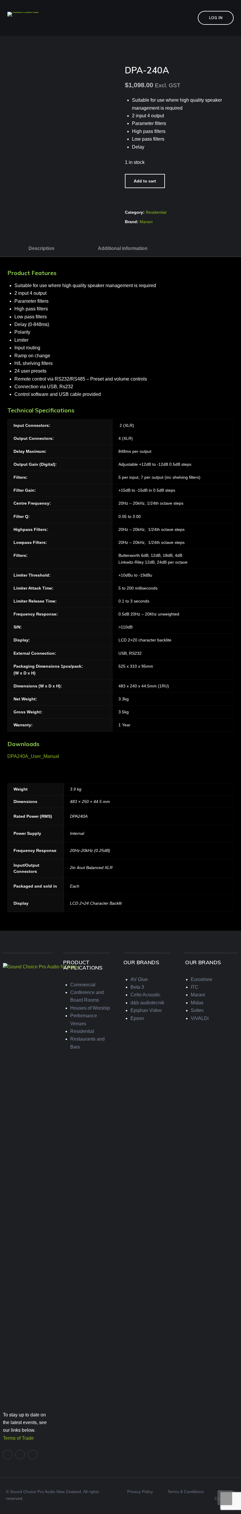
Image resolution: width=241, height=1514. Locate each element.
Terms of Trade (18, 1438)
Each (74, 886)
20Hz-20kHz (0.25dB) (90, 850)
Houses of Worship (90, 1008)
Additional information (123, 248)
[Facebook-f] (8, 1454)
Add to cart (145, 181)
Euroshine (201, 979)
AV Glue (139, 979)
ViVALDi (200, 1018)
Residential (156, 212)
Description (41, 248)
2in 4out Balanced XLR (91, 867)
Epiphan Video (146, 1010)
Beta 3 (137, 987)
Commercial (83, 984)
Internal (77, 833)
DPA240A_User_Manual (33, 756)
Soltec (197, 1010)
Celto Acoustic (145, 994)
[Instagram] (32, 1454)
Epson (137, 1018)
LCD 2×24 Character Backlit (96, 903)
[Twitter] (20, 1454)
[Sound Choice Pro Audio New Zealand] (23, 13)
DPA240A (79, 816)
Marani (146, 221)
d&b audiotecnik (147, 1002)
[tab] (41, 248)
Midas (197, 1002)
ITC (194, 987)
